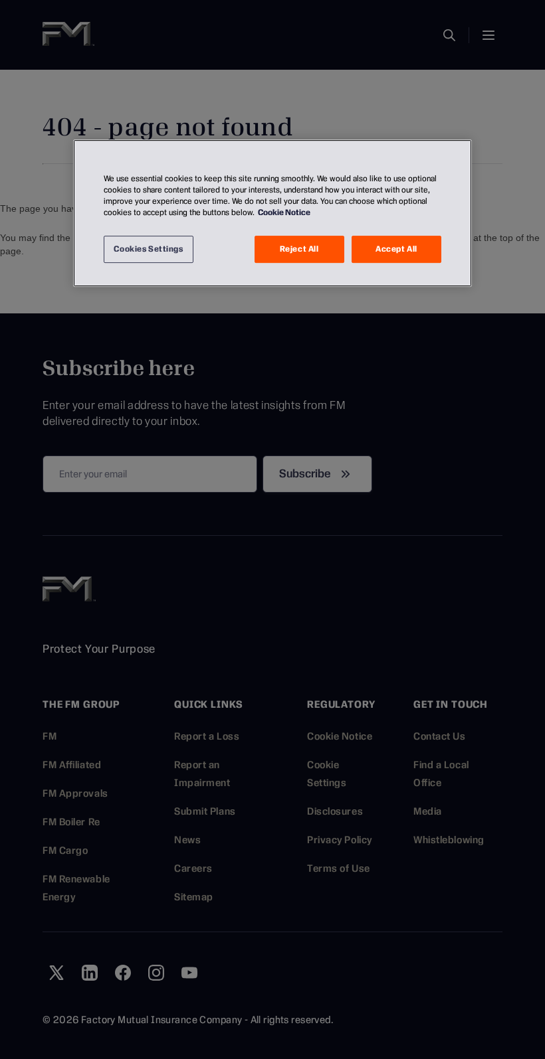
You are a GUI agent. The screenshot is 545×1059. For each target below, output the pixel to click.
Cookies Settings (148, 249)
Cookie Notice (284, 213)
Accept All (396, 249)
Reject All (299, 249)
